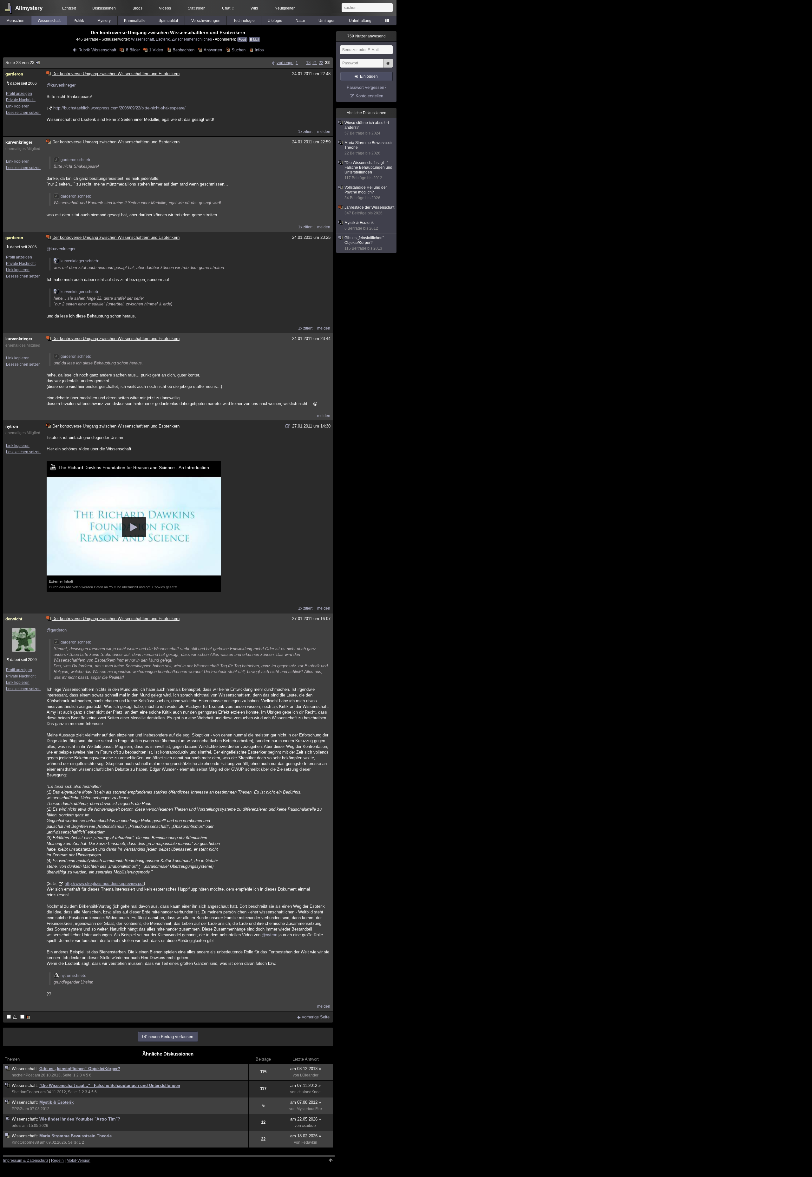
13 (308, 62)
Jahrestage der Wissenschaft (369, 210)
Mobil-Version (78, 1160)
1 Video (156, 50)
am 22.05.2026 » (305, 1119)
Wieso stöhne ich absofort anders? (366, 128)
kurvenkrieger (18, 142)
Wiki (254, 8)
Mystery (104, 20)
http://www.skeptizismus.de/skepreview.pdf (104, 883)
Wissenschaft (49, 20)
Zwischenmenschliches (192, 39)
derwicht (13, 619)
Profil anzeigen (19, 93)
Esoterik (163, 39)
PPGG (17, 1109)
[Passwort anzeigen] (388, 67)
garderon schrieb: (76, 160)
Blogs (137, 8)
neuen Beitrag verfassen (170, 1036)
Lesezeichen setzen (23, 112)
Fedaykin (309, 1142)
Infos (259, 50)
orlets (16, 1126)
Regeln (57, 1160)
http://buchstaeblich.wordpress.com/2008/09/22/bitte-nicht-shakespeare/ (119, 108)
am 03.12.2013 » (305, 1068)
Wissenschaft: (25, 1068)
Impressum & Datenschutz (25, 1160)
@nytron (269, 934)
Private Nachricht (21, 100)
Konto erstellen (369, 96)
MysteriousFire (309, 1109)
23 (327, 62)
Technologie (244, 20)
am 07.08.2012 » (305, 1102)
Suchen (238, 50)
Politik (79, 20)
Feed (242, 39)
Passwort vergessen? (366, 87)
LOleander (309, 1075)
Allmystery (29, 8)
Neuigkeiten (285, 8)
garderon (14, 74)
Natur (300, 20)
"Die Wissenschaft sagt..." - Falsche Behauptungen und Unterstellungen (109, 1085)
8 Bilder (133, 50)
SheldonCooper (25, 1092)
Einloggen (369, 76)
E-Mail (254, 39)
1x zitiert (305, 131)
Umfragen (327, 20)
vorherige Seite (316, 1017)
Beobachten (183, 50)
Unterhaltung (360, 20)
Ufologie (275, 20)
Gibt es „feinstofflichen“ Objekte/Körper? (79, 1068)
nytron (11, 426)
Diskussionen (104, 8)
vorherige (285, 62)
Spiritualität (168, 20)
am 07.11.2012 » (305, 1085)
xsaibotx (309, 1126)
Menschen (15, 20)
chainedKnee (309, 1092)
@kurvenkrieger (61, 85)
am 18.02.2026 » (305, 1136)
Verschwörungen (205, 20)
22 (321, 62)
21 (314, 62)
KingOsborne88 (25, 1142)
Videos (165, 8)
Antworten (213, 50)
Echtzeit (69, 8)
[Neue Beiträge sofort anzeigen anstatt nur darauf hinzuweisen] (25, 1017)
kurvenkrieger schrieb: (80, 261)
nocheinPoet (23, 1075)
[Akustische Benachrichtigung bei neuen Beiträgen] (12, 1017)
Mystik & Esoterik (56, 1102)
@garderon (57, 630)
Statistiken (197, 8)
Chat (228, 8)
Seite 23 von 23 (19, 62)
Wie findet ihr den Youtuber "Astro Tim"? (79, 1119)
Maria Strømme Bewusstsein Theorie (75, 1136)
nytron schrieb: (73, 975)
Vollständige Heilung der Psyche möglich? (365, 192)
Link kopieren (17, 106)
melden (323, 131)
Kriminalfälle (135, 20)
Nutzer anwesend (366, 36)
